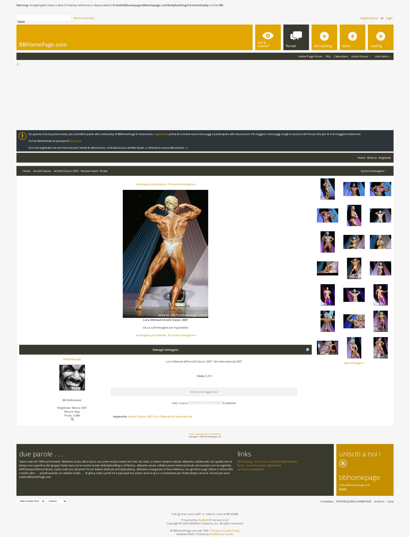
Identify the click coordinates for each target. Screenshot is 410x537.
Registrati (385, 158)
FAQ (328, 56)
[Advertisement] (205, 98)
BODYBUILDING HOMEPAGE (353, 501)
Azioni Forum (359, 56)
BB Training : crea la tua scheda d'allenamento (267, 461)
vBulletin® (204, 520)
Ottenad (165, 416)
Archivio (379, 501)
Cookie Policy (231, 531)
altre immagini (353, 363)
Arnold (132, 416)
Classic (141, 416)
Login (389, 18)
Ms (173, 416)
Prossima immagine (180, 184)
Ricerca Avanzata (84, 18)
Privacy (215, 531)
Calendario (341, 56)
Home (361, 158)
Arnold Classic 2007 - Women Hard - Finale (81, 171)
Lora (156, 416)
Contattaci (327, 501)
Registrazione (369, 18)
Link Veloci (381, 56)
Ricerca (372, 158)
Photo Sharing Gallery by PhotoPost (205, 434)
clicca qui (75, 141)
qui (187, 148)
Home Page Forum (310, 56)
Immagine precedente (152, 184)
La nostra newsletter (250, 469)
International (184, 416)
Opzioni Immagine (372, 171)
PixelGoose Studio (222, 534)
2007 (150, 416)
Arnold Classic (42, 171)
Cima (390, 501)
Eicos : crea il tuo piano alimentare (259, 465)
